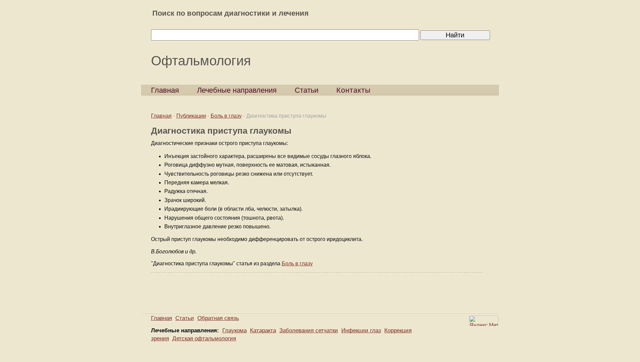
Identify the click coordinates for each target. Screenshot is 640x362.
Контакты (353, 90)
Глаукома (234, 330)
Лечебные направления (237, 90)
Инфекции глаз (361, 330)
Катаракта (263, 330)
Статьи (306, 90)
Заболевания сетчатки (308, 330)
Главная (165, 90)
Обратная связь (218, 318)
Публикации (191, 116)
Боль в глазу (226, 116)
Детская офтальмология (204, 338)
